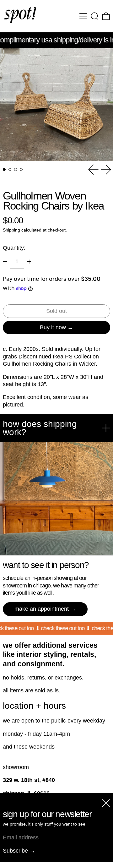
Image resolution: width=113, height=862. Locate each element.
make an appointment (41, 609)
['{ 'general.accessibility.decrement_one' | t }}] (5, 262)
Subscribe (15, 851)
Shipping (11, 229)
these (21, 747)
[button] (94, 16)
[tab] (4, 169)
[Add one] (29, 262)
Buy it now (53, 327)
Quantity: (14, 248)
